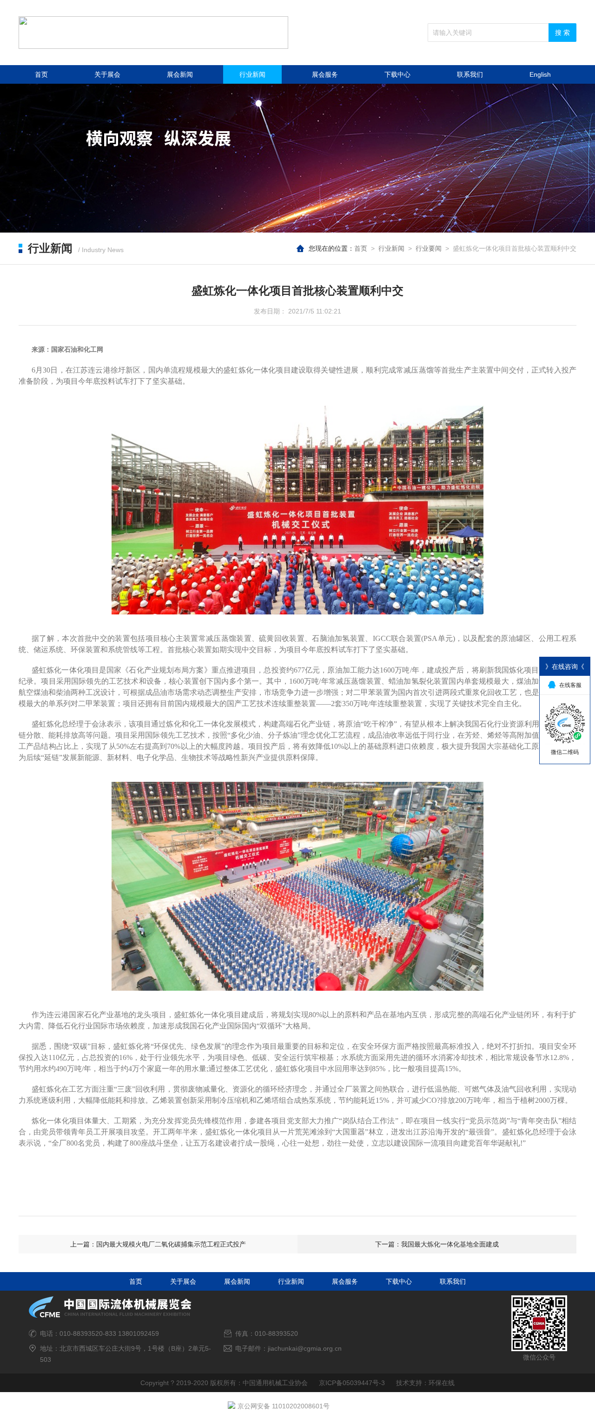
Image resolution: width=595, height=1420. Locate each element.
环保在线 (442, 1383)
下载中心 (397, 74)
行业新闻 (252, 74)
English (540, 74)
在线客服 (570, 685)
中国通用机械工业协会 (275, 1383)
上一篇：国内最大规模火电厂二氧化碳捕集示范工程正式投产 (158, 1244)
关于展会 (107, 74)
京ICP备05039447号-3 (352, 1383)
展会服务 (325, 74)
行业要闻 (429, 248)
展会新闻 (180, 74)
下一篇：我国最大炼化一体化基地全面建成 (437, 1244)
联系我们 (470, 74)
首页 (41, 74)
